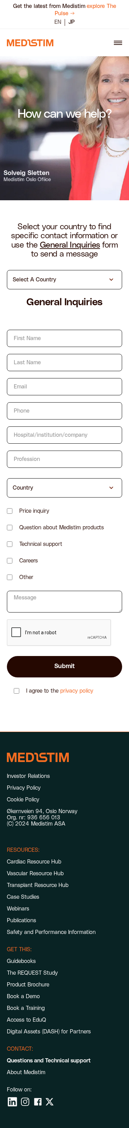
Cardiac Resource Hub (34, 862)
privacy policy (76, 691)
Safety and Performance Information (51, 932)
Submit (64, 666)
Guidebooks (21, 961)
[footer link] (38, 757)
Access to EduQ (26, 1020)
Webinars (18, 909)
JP (71, 22)
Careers (28, 560)
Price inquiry (34, 511)
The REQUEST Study (32, 973)
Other (26, 577)
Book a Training (26, 1008)
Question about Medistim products (61, 527)
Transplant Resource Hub (37, 885)
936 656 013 (43, 817)
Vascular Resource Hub (35, 873)
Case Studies (23, 897)
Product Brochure (28, 984)
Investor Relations (28, 776)
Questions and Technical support (49, 1060)
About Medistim (26, 1072)
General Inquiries (70, 245)
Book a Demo (23, 996)
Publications (21, 920)
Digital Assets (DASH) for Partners (49, 1031)
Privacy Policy (24, 788)
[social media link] (12, 1101)
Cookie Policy (23, 799)
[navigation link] (30, 42)
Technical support (40, 544)
